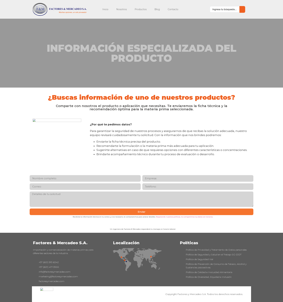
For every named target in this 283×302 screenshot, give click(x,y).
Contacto (173, 9)
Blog (157, 9)
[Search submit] (242, 9)
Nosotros (121, 9)
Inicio (105, 9)
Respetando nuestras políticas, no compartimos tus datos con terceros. (184, 217)
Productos (141, 9)
